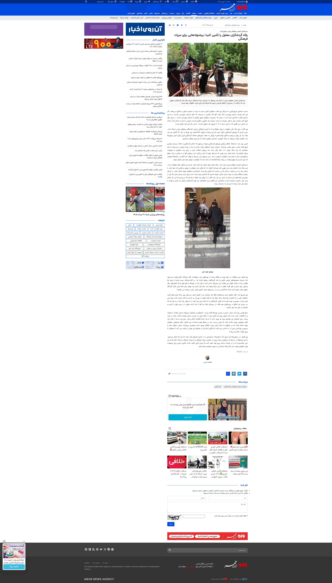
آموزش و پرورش (167, 17)
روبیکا (137, 2)
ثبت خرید (188, 417)
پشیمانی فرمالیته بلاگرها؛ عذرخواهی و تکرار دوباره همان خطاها (145, 132)
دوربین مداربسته (133, 232)
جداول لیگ (111, 2)
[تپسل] (169, 396)
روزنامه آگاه (145, 256)
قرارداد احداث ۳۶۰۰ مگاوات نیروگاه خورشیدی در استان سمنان (144, 66)
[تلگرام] (112, 549)
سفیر (129, 225)
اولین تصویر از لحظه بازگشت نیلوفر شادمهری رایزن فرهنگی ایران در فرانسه (145, 156)
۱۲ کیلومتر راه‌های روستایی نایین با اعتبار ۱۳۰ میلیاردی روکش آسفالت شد (144, 45)
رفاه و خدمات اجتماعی (152, 17)
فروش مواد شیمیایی (134, 236)
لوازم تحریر (159, 225)
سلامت (200, 13)
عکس (151, 13)
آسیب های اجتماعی (137, 17)
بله (166, 2)
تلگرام (193, 2)
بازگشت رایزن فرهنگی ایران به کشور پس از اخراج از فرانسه (145, 175)
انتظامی (234, 17)
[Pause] (210, 418)
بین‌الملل (164, 13)
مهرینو (139, 252)
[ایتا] (86, 549)
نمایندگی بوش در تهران (154, 248)
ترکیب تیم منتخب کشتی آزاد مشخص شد (148, 150)
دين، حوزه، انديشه (222, 13)
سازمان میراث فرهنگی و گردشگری (235, 386)
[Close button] (24, 541)
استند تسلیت (159, 232)
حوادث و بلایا (124, 17)
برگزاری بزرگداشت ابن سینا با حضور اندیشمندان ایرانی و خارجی (144, 83)
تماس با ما (95, 563)
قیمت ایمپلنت (155, 240)
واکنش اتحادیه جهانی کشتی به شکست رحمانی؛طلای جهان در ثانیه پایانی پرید (145, 125)
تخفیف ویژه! (14, 566)
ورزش (178, 13)
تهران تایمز (130, 252)
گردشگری (218, 386)
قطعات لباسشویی (136, 240)
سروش (183, 2)
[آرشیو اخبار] (89, 549)
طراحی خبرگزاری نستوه (236, 579)
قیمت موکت (141, 229)
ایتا (129, 2)
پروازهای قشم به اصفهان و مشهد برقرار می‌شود (146, 77)
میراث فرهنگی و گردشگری (203, 17)
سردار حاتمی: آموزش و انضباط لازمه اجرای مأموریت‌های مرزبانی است (144, 163)
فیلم (145, 13)
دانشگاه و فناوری (209, 13)
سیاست (171, 13)
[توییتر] (101, 549)
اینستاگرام (156, 2)
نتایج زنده (122, 2)
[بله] (108, 549)
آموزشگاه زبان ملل (135, 248)
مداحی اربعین (146, 232)
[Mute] (214, 418)
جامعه (194, 13)
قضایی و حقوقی (225, 17)
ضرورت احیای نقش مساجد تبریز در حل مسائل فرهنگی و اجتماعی (144, 52)
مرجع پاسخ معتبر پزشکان (154, 236)
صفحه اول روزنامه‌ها (155, 183)
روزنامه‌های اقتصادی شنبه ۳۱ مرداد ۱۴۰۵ (148, 214)
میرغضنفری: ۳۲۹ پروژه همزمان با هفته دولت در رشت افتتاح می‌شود (144, 105)
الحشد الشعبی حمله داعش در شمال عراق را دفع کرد (144, 146)
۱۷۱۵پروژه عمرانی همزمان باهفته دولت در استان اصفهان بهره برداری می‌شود (146, 97)
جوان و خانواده (188, 17)
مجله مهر (139, 13)
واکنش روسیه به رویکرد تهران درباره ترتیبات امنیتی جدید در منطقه (145, 59)
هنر (231, 13)
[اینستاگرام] (104, 549)
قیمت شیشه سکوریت (143, 225)
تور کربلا (130, 229)
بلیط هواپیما (134, 244)
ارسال (171, 524)
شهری (216, 17)
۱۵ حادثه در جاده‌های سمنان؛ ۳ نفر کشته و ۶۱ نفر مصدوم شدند (146, 90)
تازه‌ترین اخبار (159, 40)
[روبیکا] (97, 549)
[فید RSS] (93, 549)
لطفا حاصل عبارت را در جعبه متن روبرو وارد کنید (231, 516)
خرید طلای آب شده (156, 229)
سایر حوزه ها (114, 17)
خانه (245, 13)
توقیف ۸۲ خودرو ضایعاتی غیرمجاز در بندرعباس (147, 72)
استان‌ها (157, 13)
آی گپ (174, 2)
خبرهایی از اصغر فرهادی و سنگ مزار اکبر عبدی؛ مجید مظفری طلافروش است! (144, 118)
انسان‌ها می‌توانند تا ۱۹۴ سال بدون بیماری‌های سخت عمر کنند (144, 139)
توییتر (146, 2)
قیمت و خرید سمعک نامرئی (154, 252)
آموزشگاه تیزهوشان (154, 244)
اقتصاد (188, 13)
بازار (183, 13)
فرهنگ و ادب (238, 13)
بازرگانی (86, 563)
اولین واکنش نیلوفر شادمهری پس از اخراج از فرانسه (145, 169)
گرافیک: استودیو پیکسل (218, 579)
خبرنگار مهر (223, 111)
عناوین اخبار (243, 17)
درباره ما (105, 563)
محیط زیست (178, 17)
